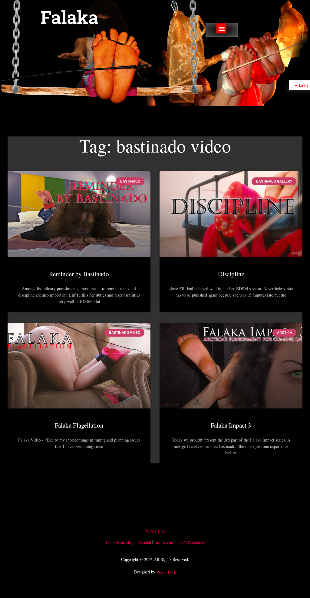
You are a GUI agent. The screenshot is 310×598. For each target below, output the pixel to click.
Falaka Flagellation (79, 425)
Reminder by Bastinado (79, 274)
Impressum (163, 542)
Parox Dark (166, 572)
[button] (221, 29)
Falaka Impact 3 (231, 425)
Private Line (155, 531)
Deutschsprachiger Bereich (128, 542)
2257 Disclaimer (190, 542)
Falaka (69, 17)
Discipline (231, 274)
